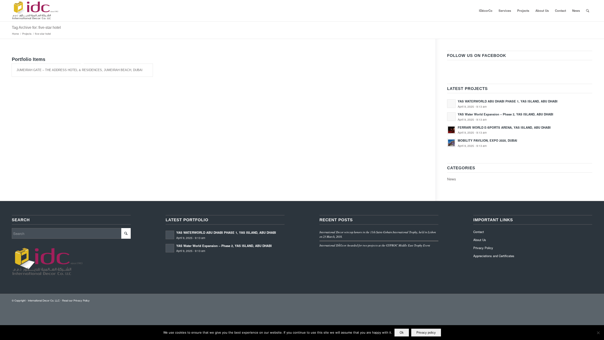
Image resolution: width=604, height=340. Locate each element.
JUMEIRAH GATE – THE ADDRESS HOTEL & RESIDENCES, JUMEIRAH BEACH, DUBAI (80, 70)
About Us (479, 240)
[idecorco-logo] (35, 10)
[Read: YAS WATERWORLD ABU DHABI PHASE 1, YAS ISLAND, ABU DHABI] (451, 103)
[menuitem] (485, 10)
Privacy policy (426, 332)
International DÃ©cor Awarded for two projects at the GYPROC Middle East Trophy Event (374, 245)
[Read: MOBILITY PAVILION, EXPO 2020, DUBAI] (451, 143)
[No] (598, 332)
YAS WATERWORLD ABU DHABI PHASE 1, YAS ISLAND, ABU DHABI (508, 101)
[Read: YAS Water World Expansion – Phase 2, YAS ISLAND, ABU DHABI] (451, 116)
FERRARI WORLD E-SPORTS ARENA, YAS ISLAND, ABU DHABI (504, 127)
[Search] (587, 10)
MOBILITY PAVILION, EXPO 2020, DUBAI (487, 140)
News (451, 178)
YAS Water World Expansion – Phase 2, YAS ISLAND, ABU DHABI (505, 114)
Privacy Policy (483, 248)
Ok (402, 332)
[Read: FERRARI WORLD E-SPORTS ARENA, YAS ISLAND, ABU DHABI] (451, 130)
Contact (478, 232)
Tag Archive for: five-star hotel (36, 28)
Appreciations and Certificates (493, 256)
